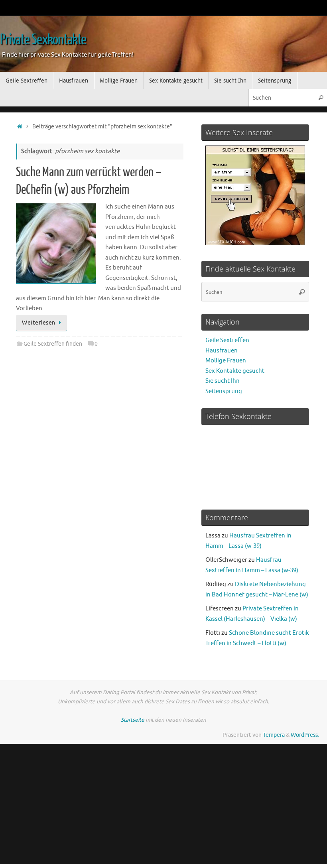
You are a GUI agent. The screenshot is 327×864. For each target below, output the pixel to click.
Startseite (132, 719)
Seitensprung (223, 391)
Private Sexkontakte (43, 40)
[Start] (20, 126)
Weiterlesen (38, 322)
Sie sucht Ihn (222, 381)
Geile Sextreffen (227, 340)
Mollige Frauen (225, 360)
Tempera (274, 735)
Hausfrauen (221, 350)
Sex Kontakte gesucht (234, 371)
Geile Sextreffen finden (53, 343)
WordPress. (305, 735)
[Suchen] (320, 97)
